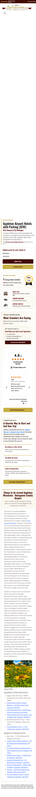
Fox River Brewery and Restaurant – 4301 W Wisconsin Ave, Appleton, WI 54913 (19, 750)
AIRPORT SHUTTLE (18, 304)
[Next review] (29, 387)
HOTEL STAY (16, 292)
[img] (18, 359)
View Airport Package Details (18, 482)
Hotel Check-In (6, 253)
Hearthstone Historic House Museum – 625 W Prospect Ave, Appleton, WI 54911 (18, 705)
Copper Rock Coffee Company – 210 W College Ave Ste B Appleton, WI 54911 (19, 743)
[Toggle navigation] (4, 13)
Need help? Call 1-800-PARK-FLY (18, 342)
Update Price (18, 261)
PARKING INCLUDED (18, 298)
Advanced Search (18, 267)
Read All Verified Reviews (18, 410)
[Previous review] (7, 387)
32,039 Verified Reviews (18, 362)
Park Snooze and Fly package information (14, 242)
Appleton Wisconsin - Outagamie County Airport (16, 431)
